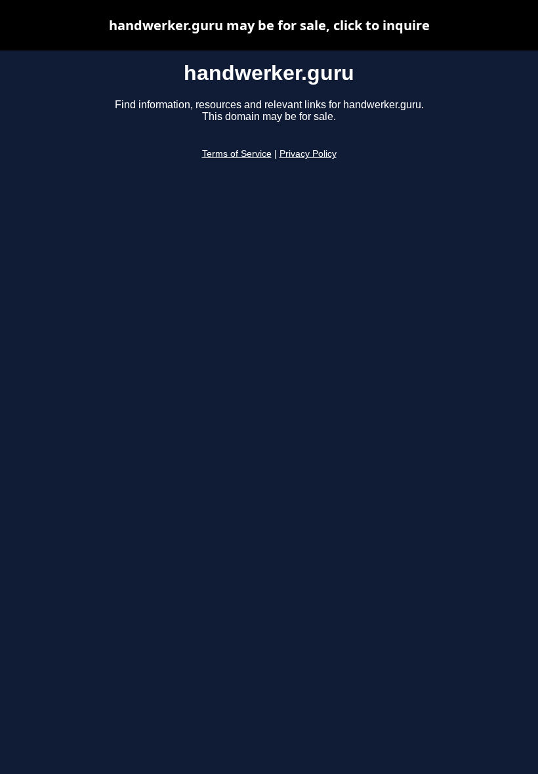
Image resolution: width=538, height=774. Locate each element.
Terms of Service (237, 154)
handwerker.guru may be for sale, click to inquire (269, 25)
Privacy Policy (308, 154)
